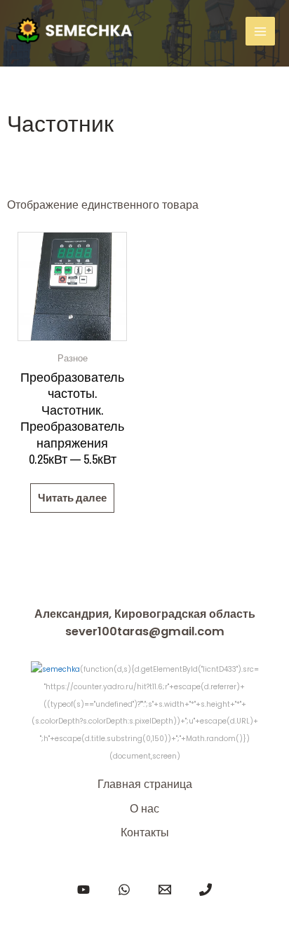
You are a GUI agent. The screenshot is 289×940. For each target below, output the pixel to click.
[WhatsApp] (124, 889)
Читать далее (72, 497)
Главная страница (145, 784)
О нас (144, 808)
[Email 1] (165, 889)
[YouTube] (83, 889)
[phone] (205, 889)
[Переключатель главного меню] (260, 31)
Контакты (145, 832)
